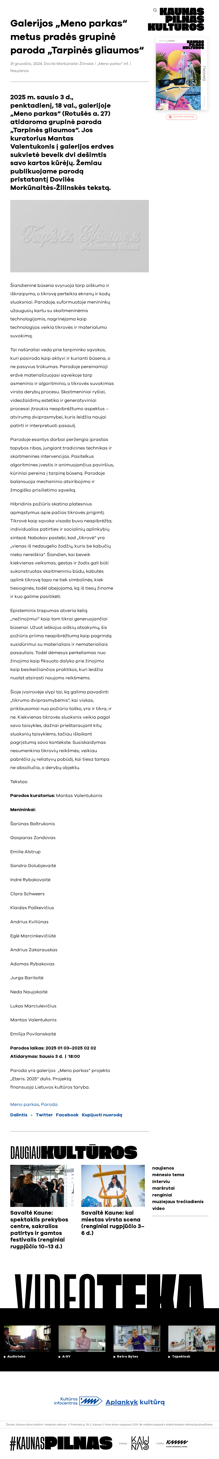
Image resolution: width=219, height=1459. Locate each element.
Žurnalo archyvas (183, 116)
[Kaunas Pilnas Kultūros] (176, 29)
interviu (161, 1181)
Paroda (49, 1104)
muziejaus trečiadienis (178, 1201)
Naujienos (19, 71)
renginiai (162, 1195)
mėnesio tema (168, 1175)
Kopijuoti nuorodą (102, 1115)
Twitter (44, 1115)
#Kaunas (61, 1444)
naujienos (163, 1168)
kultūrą (135, 1402)
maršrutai (163, 1188)
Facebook (67, 1115)
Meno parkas (24, 1104)
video (158, 1208)
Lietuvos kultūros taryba (62, 1087)
